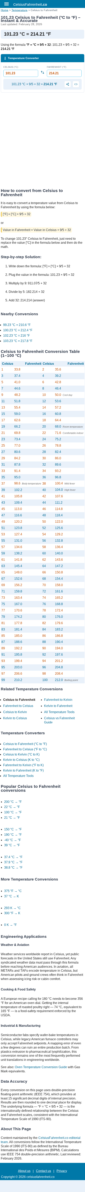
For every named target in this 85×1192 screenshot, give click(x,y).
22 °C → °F (12, 807)
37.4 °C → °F (13, 857)
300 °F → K (12, 913)
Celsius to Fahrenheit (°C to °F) (25, 744)
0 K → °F (10, 924)
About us (24, 1171)
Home (4, 10)
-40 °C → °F (12, 840)
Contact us (43, 1171)
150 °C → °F (13, 829)
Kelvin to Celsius (15, 718)
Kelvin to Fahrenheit (58, 706)
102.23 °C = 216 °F (16, 335)
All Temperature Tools (59, 712)
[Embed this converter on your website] (76, 84)
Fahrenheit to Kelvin (58, 699)
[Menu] (6, 4)
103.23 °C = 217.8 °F (17, 341)
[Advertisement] (42, 141)
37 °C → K (11, 896)
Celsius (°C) (10, 67)
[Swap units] (42, 72)
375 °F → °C (13, 891)
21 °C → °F (12, 817)
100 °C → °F (13, 812)
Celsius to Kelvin (15, 712)
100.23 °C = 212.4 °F (17, 330)
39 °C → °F (12, 845)
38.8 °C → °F (13, 867)
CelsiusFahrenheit (30, 5)
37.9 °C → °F (13, 862)
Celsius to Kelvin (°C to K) (21, 754)
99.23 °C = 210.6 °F (17, 325)
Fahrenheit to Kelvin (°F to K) (23, 765)
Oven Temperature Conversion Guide (41, 1067)
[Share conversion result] (67, 84)
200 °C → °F (13, 801)
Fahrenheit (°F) (56, 67)
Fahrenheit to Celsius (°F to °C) (25, 749)
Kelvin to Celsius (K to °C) (21, 759)
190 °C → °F (13, 834)
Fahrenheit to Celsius (18, 706)
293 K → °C (12, 908)
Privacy (62, 1171)
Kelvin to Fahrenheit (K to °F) (23, 770)
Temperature (19, 10)
